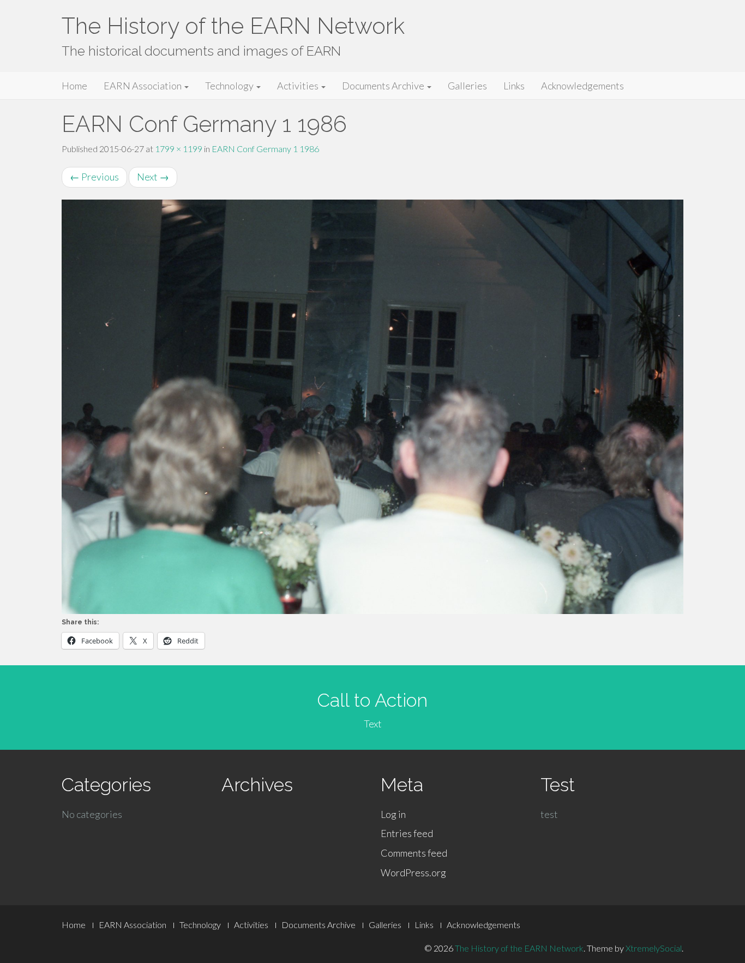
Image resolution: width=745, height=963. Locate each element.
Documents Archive (384, 86)
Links (514, 86)
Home (74, 86)
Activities (298, 86)
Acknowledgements (582, 86)
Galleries (467, 86)
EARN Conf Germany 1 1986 (265, 148)
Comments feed (414, 853)
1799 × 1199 (178, 148)
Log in (393, 814)
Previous (94, 177)
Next (153, 177)
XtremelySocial (654, 948)
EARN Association (143, 86)
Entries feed (407, 833)
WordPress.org (413, 872)
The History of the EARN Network (233, 26)
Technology (230, 86)
